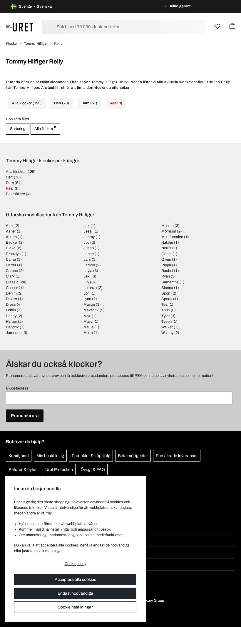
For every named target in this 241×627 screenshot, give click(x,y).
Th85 (165, 310)
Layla (87, 271)
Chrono (12, 271)
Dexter (11, 299)
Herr (9, 177)
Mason (89, 304)
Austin (11, 237)
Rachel (167, 271)
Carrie (11, 260)
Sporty (166, 299)
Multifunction (172, 237)
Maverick (91, 310)
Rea (9, 188)
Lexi (87, 276)
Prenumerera (25, 415)
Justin (88, 248)
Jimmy (89, 237)
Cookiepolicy (75, 564)
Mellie (88, 327)
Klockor (12, 43)
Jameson (13, 333)
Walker (167, 327)
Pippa (166, 265)
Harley (11, 316)
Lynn (87, 299)
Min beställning (50, 456)
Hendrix (12, 327)
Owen (166, 260)
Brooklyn (13, 254)
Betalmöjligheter (133, 456)
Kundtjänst (19, 456)
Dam (10, 183)
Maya (88, 322)
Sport (165, 293)
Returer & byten (23, 469)
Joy (86, 242)
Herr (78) (61, 103)
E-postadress (17, 388)
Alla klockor (16, 172)
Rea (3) (116, 103)
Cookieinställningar (75, 607)
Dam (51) (89, 103)
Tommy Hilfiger (36, 43)
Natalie (167, 242)
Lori (86, 293)
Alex (10, 226)
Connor (12, 288)
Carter (11, 265)
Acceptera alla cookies (75, 579)
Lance (88, 254)
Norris (166, 248)
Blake (11, 248)
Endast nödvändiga (75, 593)
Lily (86, 282)
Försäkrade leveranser (177, 456)
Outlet (166, 254)
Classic (12, 282)
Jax (86, 226)
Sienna (167, 288)
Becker (12, 242)
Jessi (88, 231)
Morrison (168, 231)
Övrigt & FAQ (93, 469)
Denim (11, 293)
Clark (10, 276)
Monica (167, 226)
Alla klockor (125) (27, 103)
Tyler (165, 316)
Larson (89, 265)
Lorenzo (90, 288)
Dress (11, 304)
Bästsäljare (15, 194)
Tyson (166, 322)
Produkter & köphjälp (91, 456)
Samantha (170, 282)
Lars (87, 260)
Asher (11, 231)
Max (87, 316)
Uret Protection (59, 469)
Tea (164, 304)
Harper (11, 322)
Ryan (165, 276)
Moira (88, 333)
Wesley (167, 333)
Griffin (11, 310)
